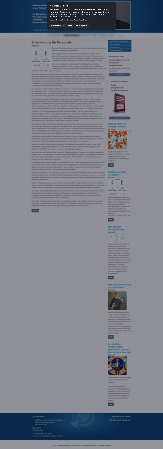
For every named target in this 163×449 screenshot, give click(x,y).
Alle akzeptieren (81, 26)
